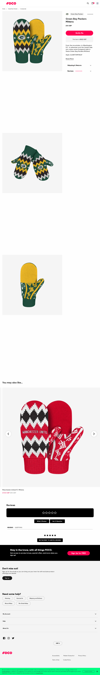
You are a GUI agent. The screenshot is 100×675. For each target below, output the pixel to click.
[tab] (41, 521)
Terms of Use (55, 660)
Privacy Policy (82, 655)
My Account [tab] (6, 614)
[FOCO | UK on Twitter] (13, 638)
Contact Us (20, 598)
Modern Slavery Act (68, 655)
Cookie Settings (6, 671)
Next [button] (94, 434)
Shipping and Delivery (36, 598)
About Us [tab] (5, 628)
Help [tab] (4, 621)
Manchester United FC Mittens (13, 490)
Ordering (7, 598)
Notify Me (79, 33)
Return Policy (8, 603)
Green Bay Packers (77, 14)
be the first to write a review (50, 540)
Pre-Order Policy (23, 603)
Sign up (7, 578)
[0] (92, 3)
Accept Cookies (88, 671)
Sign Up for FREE (78, 553)
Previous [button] (8, 434)
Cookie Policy (67, 660)
